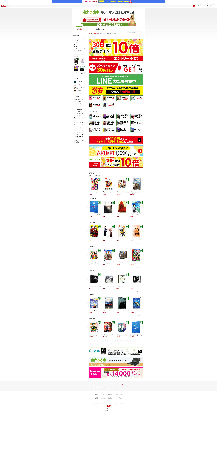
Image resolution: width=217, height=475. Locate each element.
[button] (213, 4)
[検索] (194, 6)
